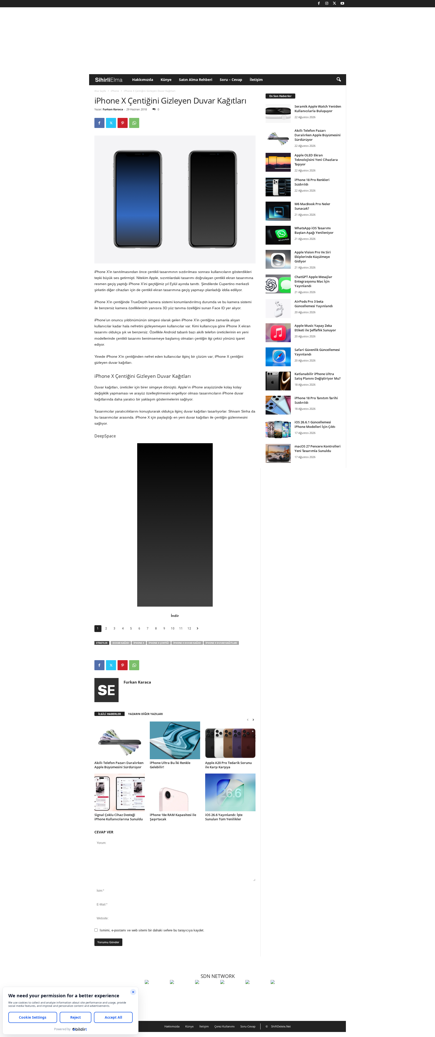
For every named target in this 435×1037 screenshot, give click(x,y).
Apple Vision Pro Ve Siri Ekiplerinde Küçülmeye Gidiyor (313, 256)
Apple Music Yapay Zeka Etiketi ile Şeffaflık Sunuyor (315, 327)
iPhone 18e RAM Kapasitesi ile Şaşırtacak (173, 817)
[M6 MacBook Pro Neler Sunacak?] (278, 211)
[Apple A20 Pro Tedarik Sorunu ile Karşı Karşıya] (230, 740)
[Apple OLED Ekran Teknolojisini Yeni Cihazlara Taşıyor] (278, 162)
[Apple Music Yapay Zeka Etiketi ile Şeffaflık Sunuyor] (278, 332)
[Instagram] (327, 3)
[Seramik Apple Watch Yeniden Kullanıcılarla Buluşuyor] (278, 113)
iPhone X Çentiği (159, 643)
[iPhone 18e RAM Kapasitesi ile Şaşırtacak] (175, 792)
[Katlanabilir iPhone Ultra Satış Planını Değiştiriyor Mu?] (278, 381)
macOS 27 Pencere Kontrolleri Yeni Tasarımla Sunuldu (318, 448)
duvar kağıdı (121, 643)
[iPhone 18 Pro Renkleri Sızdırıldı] (278, 186)
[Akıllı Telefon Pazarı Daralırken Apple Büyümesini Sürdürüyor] (119, 740)
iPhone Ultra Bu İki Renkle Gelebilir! (170, 764)
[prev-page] (247, 719)
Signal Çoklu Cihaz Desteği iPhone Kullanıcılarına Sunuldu (118, 817)
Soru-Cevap (248, 1026)
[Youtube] (342, 3)
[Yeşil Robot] (206, 991)
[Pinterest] (123, 123)
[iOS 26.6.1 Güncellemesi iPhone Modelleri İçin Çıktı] (278, 429)
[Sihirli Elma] (181, 991)
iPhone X (138, 643)
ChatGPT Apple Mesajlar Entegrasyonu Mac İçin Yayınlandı (313, 281)
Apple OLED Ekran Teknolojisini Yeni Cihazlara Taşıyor (316, 159)
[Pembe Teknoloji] (256, 991)
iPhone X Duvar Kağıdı (187, 643)
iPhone (115, 91)
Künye (166, 79)
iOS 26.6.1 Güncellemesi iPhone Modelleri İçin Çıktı (315, 424)
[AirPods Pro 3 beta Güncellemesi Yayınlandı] (278, 308)
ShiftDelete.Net (281, 1026)
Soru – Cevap (231, 79)
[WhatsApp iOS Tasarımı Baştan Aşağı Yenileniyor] (278, 235)
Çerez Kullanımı (224, 1026)
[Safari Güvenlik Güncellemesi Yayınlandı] (278, 356)
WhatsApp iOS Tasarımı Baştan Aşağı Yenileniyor (314, 230)
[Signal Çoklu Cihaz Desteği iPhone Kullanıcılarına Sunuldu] (119, 792)
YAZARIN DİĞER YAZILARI (145, 714)
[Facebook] (319, 3)
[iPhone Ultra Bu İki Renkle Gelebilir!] (175, 740)
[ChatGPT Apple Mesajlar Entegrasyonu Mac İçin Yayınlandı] (278, 284)
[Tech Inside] (231, 991)
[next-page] (253, 719)
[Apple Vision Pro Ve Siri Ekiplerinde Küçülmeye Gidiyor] (278, 259)
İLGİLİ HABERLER (109, 714)
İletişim (256, 79)
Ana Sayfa (100, 91)
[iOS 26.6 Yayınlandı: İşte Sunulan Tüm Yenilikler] (230, 792)
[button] (338, 79)
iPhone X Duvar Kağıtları (221, 643)
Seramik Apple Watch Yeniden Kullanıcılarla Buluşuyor (318, 108)
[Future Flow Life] (282, 991)
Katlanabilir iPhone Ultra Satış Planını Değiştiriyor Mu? (318, 376)
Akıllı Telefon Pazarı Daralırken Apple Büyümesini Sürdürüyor (118, 764)
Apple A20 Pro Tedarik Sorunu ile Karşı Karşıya (228, 764)
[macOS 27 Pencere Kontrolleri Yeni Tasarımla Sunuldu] (278, 453)
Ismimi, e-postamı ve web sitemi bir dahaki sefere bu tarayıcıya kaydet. (152, 930)
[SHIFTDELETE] (156, 991)
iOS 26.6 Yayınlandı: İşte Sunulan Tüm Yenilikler (223, 817)
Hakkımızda (142, 79)
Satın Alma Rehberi (195, 79)
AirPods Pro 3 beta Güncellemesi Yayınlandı (314, 303)
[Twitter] (335, 3)
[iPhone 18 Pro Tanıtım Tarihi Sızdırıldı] (278, 405)
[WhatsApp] (134, 123)
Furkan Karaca (113, 109)
